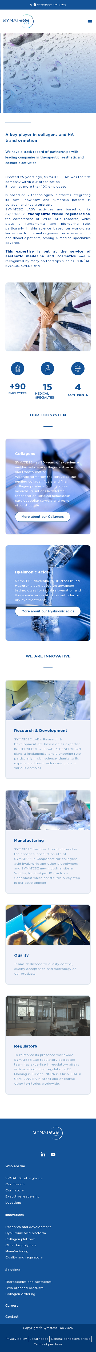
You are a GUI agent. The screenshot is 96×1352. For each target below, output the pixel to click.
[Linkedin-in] (43, 1154)
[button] (89, 21)
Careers (11, 1305)
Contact (12, 1317)
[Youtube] (53, 1154)
